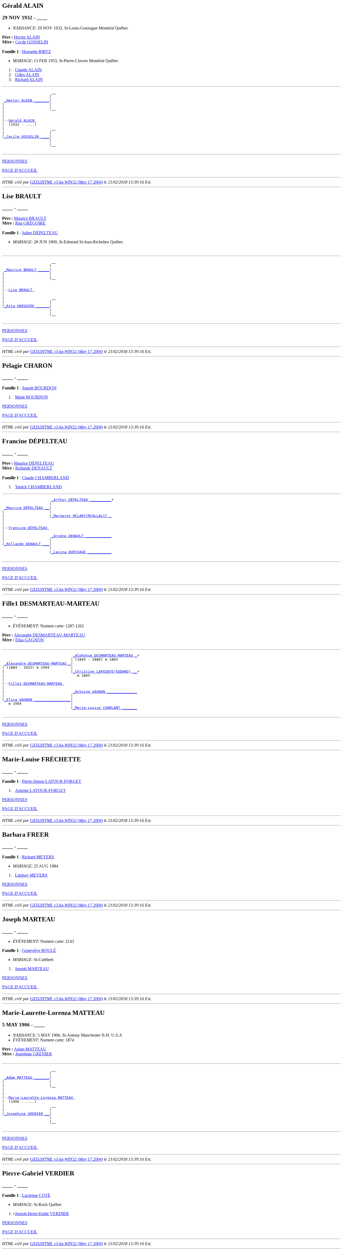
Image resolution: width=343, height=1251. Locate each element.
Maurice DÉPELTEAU (34, 463)
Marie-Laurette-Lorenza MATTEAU (42, 1098)
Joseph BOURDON (39, 388)
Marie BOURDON (31, 397)
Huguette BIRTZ (36, 51)
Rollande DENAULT (33, 468)
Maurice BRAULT (30, 218)
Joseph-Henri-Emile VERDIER (42, 1213)
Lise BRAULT (21, 290)
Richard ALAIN (29, 79)
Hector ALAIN (27, 37)
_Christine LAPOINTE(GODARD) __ (105, 671)
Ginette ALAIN (28, 70)
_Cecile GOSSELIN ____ (26, 137)
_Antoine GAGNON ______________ (105, 692)
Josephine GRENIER (33, 1054)
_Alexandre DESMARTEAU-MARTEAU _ (37, 663)
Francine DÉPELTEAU (29, 528)
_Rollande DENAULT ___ (26, 544)
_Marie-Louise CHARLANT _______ (105, 708)
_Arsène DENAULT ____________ (81, 536)
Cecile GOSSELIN (31, 42)
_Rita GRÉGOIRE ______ (26, 306)
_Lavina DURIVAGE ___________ (81, 552)
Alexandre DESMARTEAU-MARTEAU (49, 635)
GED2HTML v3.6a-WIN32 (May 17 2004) (66, 182)
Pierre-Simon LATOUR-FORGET (51, 781)
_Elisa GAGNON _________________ (37, 700)
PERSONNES (14, 161)
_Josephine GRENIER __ (26, 1114)
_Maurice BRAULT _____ (26, 270)
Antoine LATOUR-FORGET (40, 790)
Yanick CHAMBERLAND (38, 487)
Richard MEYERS (38, 857)
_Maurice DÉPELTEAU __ (26, 508)
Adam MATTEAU (30, 1049)
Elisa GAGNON (29, 640)
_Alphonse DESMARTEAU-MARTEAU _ (105, 655)
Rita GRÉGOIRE (30, 223)
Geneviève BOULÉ (39, 950)
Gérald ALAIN (22, 120)
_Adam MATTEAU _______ (26, 1077)
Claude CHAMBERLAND (45, 477)
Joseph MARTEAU (32, 968)
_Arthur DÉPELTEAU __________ (81, 500)
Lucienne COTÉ (36, 1195)
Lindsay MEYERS (31, 875)
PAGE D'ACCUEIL (20, 170)
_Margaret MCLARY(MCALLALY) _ (81, 516)
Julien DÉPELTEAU (40, 232)
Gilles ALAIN (27, 74)
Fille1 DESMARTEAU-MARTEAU (36, 684)
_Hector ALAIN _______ (26, 100)
